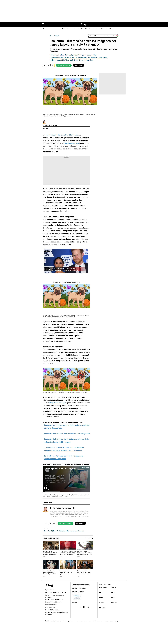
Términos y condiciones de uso (81, 584)
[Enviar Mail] (44, 125)
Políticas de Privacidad (79, 588)
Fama (101, 597)
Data (112, 592)
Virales (101, 602)
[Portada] (49, 588)
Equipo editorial (49, 590)
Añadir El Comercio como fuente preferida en (103, 36)
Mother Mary (95, 28)
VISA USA (102, 28)
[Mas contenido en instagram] (88, 607)
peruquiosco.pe (108, 621)
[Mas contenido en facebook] (80, 607)
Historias (102, 607)
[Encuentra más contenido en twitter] (48, 65)
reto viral (56, 531)
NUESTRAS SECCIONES (105, 584)
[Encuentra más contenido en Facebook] (45, 65)
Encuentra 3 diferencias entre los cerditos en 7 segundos (67, 434)
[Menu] (44, 24)
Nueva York (80, 28)
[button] (46, 487)
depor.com (79, 621)
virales (63, 531)
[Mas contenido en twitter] (84, 607)
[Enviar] (43, 29)
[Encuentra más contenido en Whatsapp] (52, 65)
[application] (66, 479)
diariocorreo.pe (97, 621)
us (100, 592)
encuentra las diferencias (75, 531)
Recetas (114, 602)
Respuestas (103, 587)
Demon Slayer (109, 28)
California (69, 28)
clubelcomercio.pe (60, 621)
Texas (75, 28)
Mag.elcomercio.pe (57, 403)
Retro (113, 597)
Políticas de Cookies (78, 591)
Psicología (87, 28)
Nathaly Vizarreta (51, 125)
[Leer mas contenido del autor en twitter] (74, 508)
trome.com (87, 621)
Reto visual (48, 531)
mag (116, 621)
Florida (64, 28)
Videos (113, 587)
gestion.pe (71, 621)
